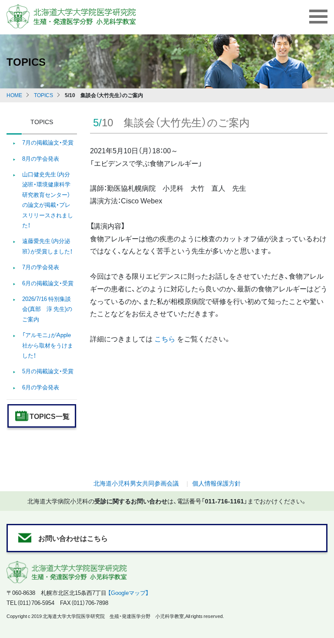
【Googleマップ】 (128, 592)
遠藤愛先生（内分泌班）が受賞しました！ (47, 245)
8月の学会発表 (40, 158)
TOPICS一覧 (50, 416)
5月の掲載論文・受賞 (47, 371)
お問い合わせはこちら (73, 538)
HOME (14, 95)
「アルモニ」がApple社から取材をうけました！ (47, 345)
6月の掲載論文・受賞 (47, 283)
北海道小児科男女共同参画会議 (136, 483)
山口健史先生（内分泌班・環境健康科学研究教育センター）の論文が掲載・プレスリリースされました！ (47, 199)
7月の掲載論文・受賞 (47, 142)
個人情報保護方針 (216, 483)
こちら (165, 338)
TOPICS (43, 95)
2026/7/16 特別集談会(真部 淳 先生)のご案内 (47, 308)
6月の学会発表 (40, 387)
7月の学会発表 (40, 267)
